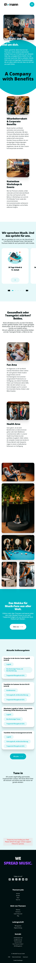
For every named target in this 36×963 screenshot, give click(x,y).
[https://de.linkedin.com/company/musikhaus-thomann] (10, 879)
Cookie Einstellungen (18, 960)
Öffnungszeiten (18, 926)
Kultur (18, 897)
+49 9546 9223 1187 (18, 938)
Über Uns (18, 899)
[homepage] (11, 4)
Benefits (18, 895)
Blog (18, 916)
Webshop (18, 909)
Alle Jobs (16, 756)
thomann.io (17, 911)
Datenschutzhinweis (16, 957)
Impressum (25, 957)
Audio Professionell (18, 913)
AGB (9, 957)
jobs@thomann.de (18, 940)
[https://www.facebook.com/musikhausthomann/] (20, 879)
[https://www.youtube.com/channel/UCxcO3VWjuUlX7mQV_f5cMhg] (23, 879)
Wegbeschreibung (18, 928)
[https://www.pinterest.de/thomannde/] (26, 879)
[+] (15, 280)
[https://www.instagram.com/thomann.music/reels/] (13, 879)
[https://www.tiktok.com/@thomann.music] (16, 879)
